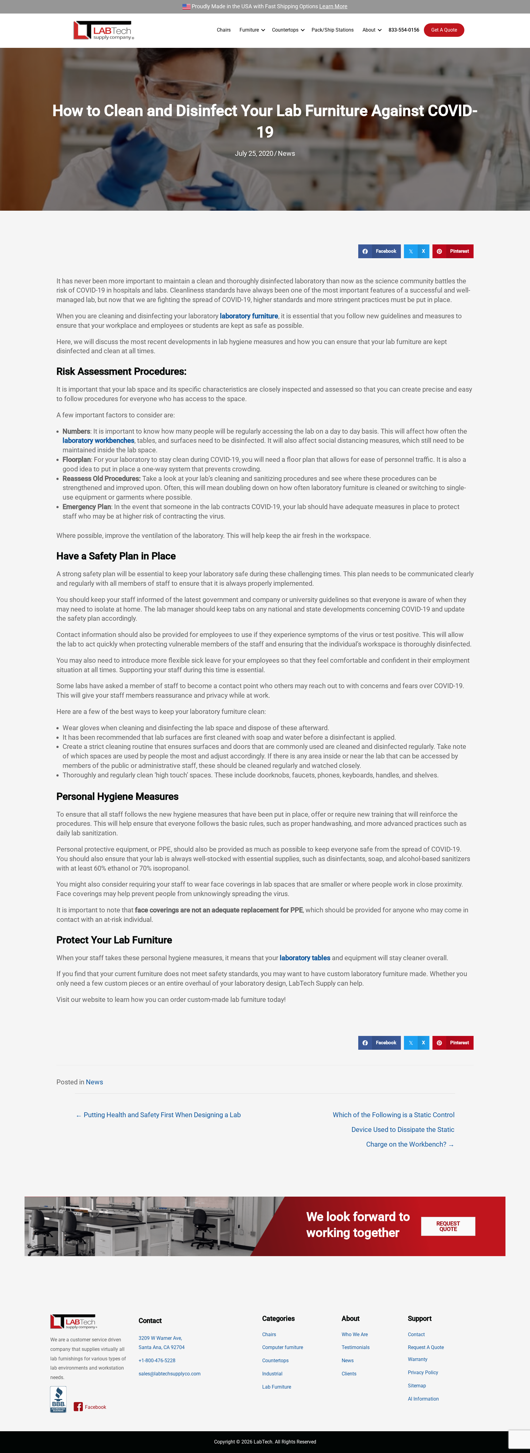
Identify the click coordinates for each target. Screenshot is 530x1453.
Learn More (333, 6)
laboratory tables (305, 958)
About (369, 30)
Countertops (285, 30)
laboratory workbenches (98, 440)
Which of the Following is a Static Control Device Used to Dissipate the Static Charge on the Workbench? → (394, 1117)
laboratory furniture (249, 316)
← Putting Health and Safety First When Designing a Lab (158, 1115)
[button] (263, 30)
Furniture (249, 30)
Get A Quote (444, 30)
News (286, 153)
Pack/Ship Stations (333, 30)
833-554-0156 (404, 30)
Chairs (224, 30)
